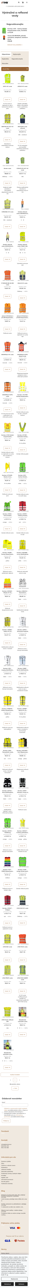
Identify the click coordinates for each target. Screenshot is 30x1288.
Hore (15, 1088)
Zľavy (2, 1163)
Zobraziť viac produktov (14, 45)
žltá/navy (4, 176)
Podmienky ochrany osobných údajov (11, 1173)
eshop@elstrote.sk (6, 1144)
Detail (6, 99)
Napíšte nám (4, 1177)
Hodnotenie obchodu (7, 1183)
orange (5, 522)
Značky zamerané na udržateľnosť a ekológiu (13, 1204)
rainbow (7, 877)
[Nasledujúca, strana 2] (15, 1080)
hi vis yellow (22, 443)
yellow (7, 560)
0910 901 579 (5, 1146)
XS (20, 252)
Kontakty (3, 1175)
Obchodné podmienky (7, 1171)
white (19, 483)
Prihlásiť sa (6, 1121)
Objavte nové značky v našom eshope (11, 1210)
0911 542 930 (5, 1147)
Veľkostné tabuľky (6, 1169)
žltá (19, 134)
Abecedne (5, 63)
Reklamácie (4, 1167)
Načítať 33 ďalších (15, 1074)
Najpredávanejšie (17, 59)
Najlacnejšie (17, 54)
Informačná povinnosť (7, 1179)
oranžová (24, 134)
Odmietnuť (7, 1284)
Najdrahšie (5, 59)
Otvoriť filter (6, 69)
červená (5, 362)
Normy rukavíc (5, 1253)
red (20, 522)
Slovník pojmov (5, 1181)
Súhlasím (21, 1284)
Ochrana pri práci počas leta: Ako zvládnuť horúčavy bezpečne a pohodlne (13, 1195)
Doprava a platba (6, 1161)
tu (7, 1275)
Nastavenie (14, 1279)
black (19, 599)
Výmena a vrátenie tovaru (8, 1165)
